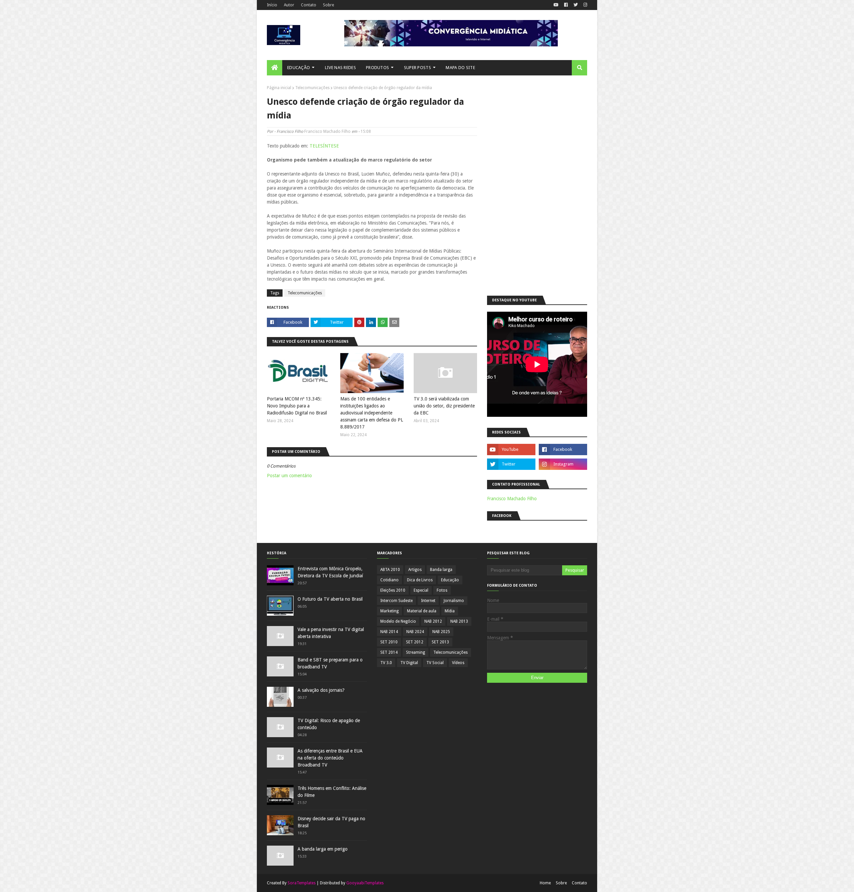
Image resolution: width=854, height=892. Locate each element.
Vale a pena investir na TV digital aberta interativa (331, 633)
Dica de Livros (420, 580)
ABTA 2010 (390, 569)
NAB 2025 (441, 631)
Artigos (415, 569)
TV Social (435, 662)
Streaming (415, 652)
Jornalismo (454, 600)
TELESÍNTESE (324, 145)
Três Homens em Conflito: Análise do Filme (332, 792)
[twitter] (575, 5)
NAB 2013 (459, 621)
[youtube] (556, 5)
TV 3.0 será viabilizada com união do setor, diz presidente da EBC (444, 405)
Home (545, 883)
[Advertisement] (537, 185)
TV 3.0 (386, 662)
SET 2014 (389, 652)
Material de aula (421, 611)
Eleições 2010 (392, 590)
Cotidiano (389, 580)
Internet (428, 600)
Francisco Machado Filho (327, 131)
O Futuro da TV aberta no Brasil (330, 599)
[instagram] (584, 5)
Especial (421, 590)
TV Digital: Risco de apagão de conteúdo (329, 724)
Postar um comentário (289, 475)
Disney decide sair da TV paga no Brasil (331, 822)
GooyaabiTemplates (365, 883)
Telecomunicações (312, 87)
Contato (308, 5)
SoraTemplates (302, 883)
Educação (450, 580)
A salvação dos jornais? (321, 690)
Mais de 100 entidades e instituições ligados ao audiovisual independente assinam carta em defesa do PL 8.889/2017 (371, 412)
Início (272, 5)
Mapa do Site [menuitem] (460, 67)
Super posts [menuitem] (417, 67)
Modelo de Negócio (398, 621)
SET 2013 (440, 642)
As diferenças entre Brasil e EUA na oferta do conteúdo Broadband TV (330, 758)
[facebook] (565, 5)
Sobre (328, 5)
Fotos (442, 590)
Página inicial (279, 87)
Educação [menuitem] (298, 67)
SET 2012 (414, 642)
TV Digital (409, 662)
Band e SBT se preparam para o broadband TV (330, 663)
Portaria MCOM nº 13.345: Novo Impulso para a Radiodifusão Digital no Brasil (297, 405)
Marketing (389, 611)
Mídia (450, 611)
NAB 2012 (433, 621)
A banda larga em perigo (323, 849)
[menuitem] (274, 67)
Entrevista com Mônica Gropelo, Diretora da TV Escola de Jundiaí (330, 572)
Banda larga (441, 569)
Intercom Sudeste (396, 600)
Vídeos (458, 662)
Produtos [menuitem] (377, 67)
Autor (289, 5)
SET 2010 (389, 642)
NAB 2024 (415, 631)
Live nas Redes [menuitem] (340, 67)
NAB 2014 (389, 631)
